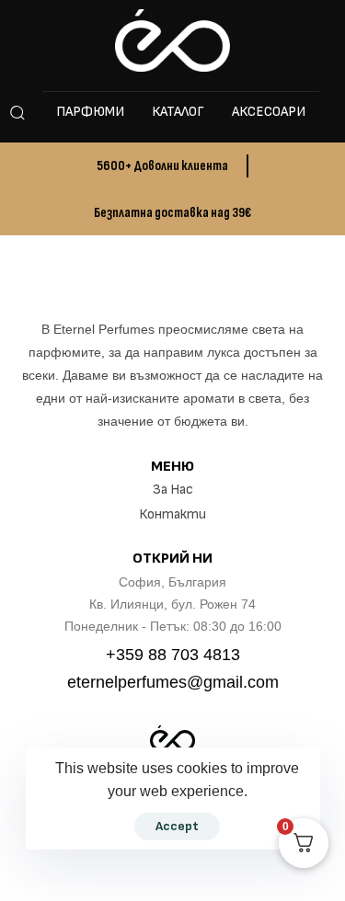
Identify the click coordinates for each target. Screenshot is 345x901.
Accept (177, 826)
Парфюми (90, 111)
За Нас (173, 489)
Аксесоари (268, 111)
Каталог (178, 111)
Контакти (172, 514)
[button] (16, 112)
